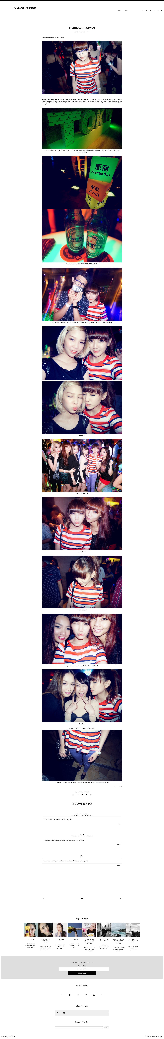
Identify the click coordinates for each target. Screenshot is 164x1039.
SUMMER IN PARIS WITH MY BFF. (133, 941)
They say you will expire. (104, 940)
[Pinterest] (154, 10)
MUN (82, 834)
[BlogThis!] (78, 795)
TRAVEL (126, 10)
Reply (119, 823)
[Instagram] (147, 10)
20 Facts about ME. (60, 940)
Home (119, 10)
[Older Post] (120, 898)
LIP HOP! (31, 939)
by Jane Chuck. (25, 8)
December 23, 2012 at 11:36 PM (82, 836)
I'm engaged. (74, 939)
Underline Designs (157, 1037)
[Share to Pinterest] (91, 795)
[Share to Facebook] (86, 795)
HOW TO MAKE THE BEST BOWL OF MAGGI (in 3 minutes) (89, 941)
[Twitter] (150, 10)
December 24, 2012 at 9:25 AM (82, 856)
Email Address (82, 966)
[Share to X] (82, 795)
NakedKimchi (99, 782)
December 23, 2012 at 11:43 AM (82, 815)
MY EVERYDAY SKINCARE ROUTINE (45, 941)
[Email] (158, 10)
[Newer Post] (44, 898)
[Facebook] (143, 10)
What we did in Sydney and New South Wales (118, 941)
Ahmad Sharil (82, 814)
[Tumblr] (161, 10)
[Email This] (73, 795)
